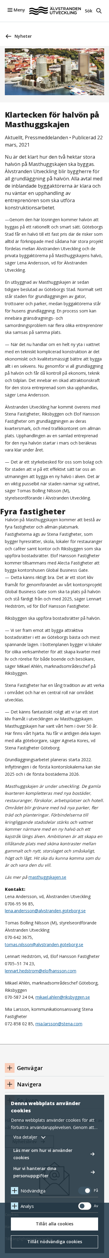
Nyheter (23, 36)
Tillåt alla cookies (54, 1224)
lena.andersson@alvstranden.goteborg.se (45, 911)
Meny (19, 10)
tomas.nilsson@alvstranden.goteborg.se (44, 944)
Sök (88, 11)
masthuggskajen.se (47, 877)
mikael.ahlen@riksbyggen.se (62, 997)
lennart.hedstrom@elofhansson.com (40, 971)
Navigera (29, 1084)
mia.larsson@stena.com (58, 1024)
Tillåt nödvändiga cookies (54, 1241)
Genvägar (30, 1068)
